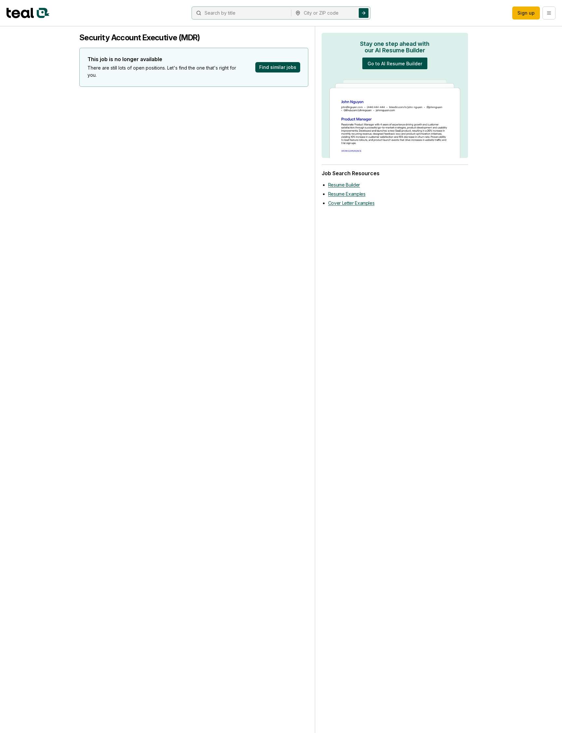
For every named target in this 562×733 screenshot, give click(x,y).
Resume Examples (347, 194)
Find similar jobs (277, 67)
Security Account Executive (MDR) (139, 37)
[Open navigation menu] (548, 13)
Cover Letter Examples (351, 203)
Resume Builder (344, 185)
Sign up (526, 13)
